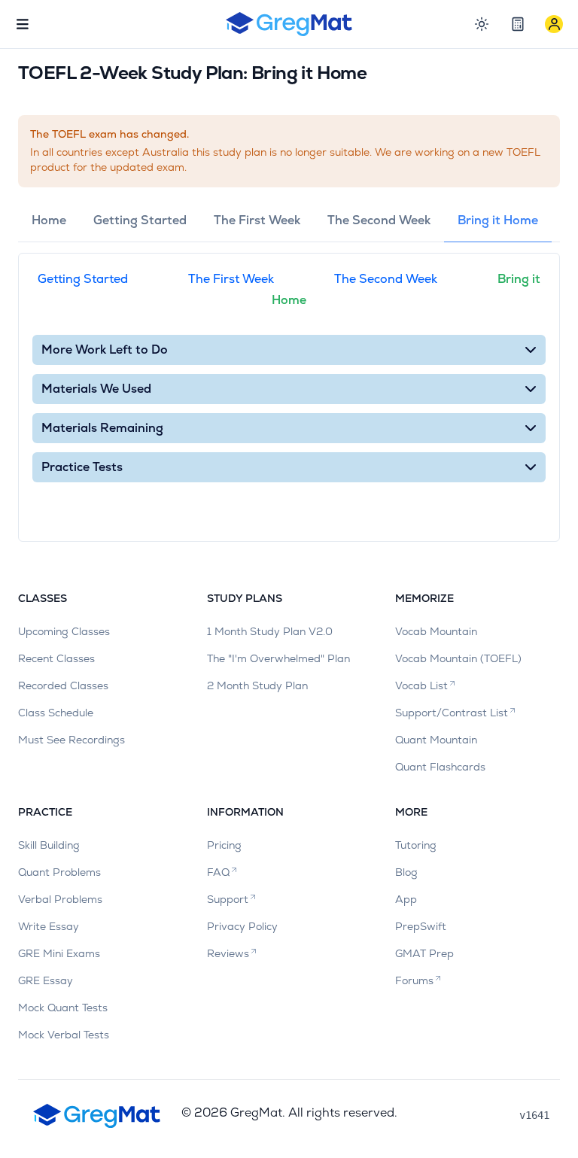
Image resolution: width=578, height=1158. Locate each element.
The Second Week (385, 279)
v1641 (534, 1115)
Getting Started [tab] (140, 220)
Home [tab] (49, 220)
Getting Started (83, 279)
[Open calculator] (518, 24)
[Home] (289, 24)
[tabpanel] (289, 397)
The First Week (231, 279)
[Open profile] (554, 24)
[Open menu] (22, 24)
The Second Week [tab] (378, 220)
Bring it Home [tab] (498, 220)
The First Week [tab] (257, 220)
